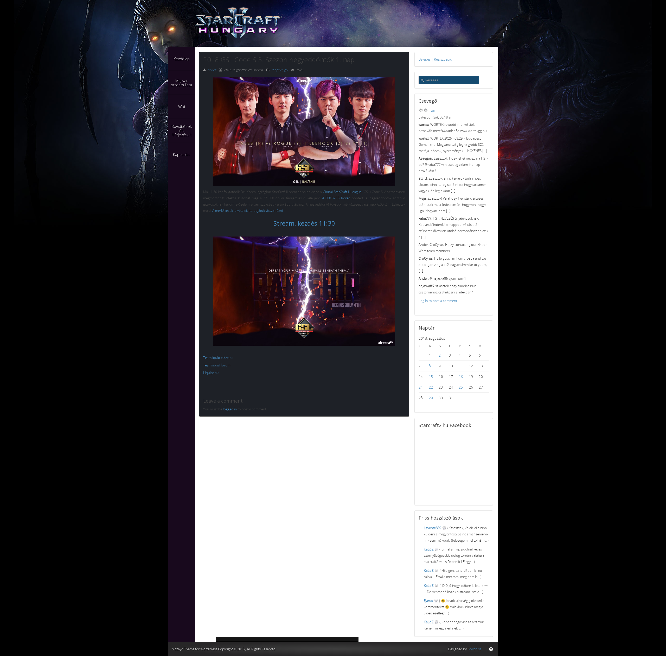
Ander (212, 70)
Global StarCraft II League (342, 191)
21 (421, 387)
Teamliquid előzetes (218, 357)
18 (461, 376)
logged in (230, 409)
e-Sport (277, 70)
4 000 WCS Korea (336, 198)
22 (431, 387)
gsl (286, 70)
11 (461, 365)
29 (431, 397)
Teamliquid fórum (216, 365)
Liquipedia (211, 372)
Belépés (425, 59)
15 (431, 376)
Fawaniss (474, 649)
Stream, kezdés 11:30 (304, 223)
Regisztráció (443, 59)
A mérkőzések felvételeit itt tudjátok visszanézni (247, 210)
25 (461, 387)
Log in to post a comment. (438, 300)
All (433, 111)
